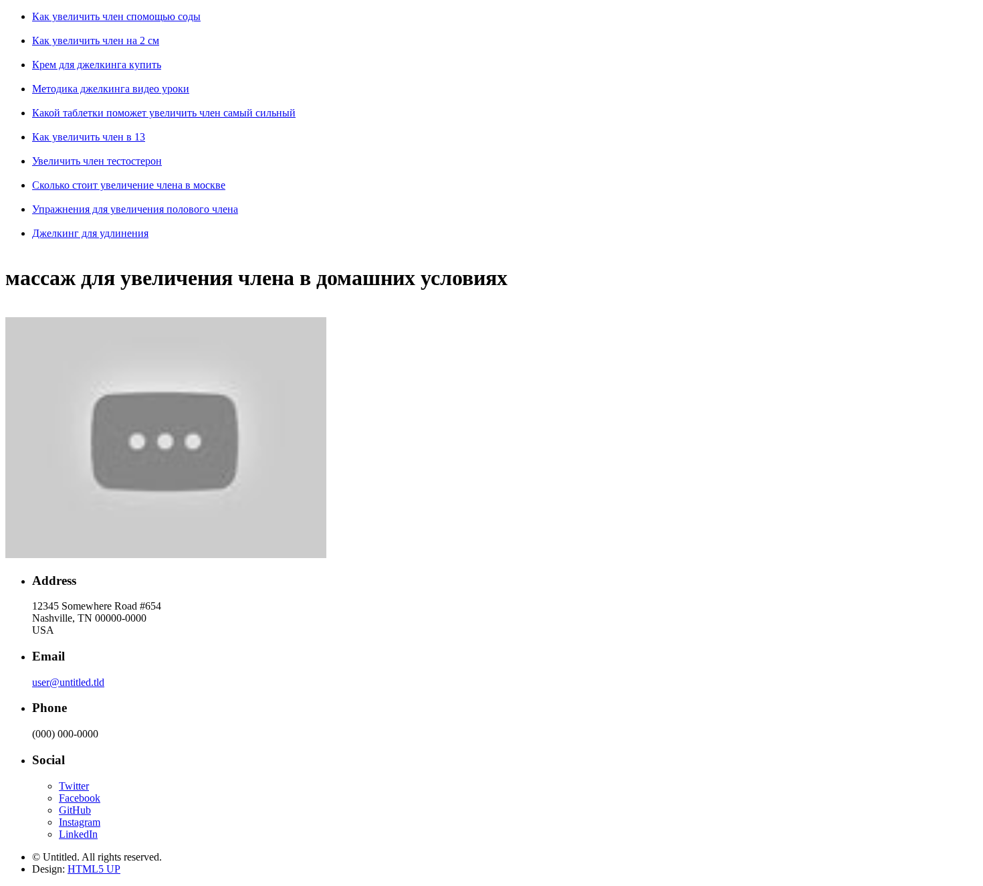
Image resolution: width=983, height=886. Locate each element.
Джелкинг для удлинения (90, 233)
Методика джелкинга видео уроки (110, 88)
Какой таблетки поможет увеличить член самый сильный (164, 112)
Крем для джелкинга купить (96, 64)
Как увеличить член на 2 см (95, 40)
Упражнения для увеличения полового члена (135, 209)
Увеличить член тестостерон (97, 161)
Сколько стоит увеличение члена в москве (128, 185)
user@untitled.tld (68, 682)
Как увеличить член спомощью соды (116, 16)
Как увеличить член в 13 (88, 137)
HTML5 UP (94, 869)
